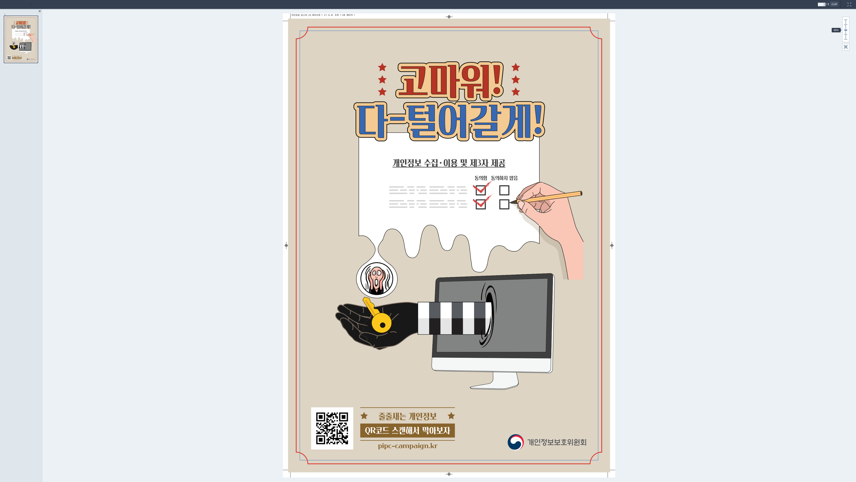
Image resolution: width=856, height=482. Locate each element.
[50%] (845, 34)
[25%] (845, 39)
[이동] (834, 4)
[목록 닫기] (40, 11)
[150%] (845, 24)
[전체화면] (849, 1)
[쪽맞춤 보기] (845, 46)
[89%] (845, 30)
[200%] (845, 19)
